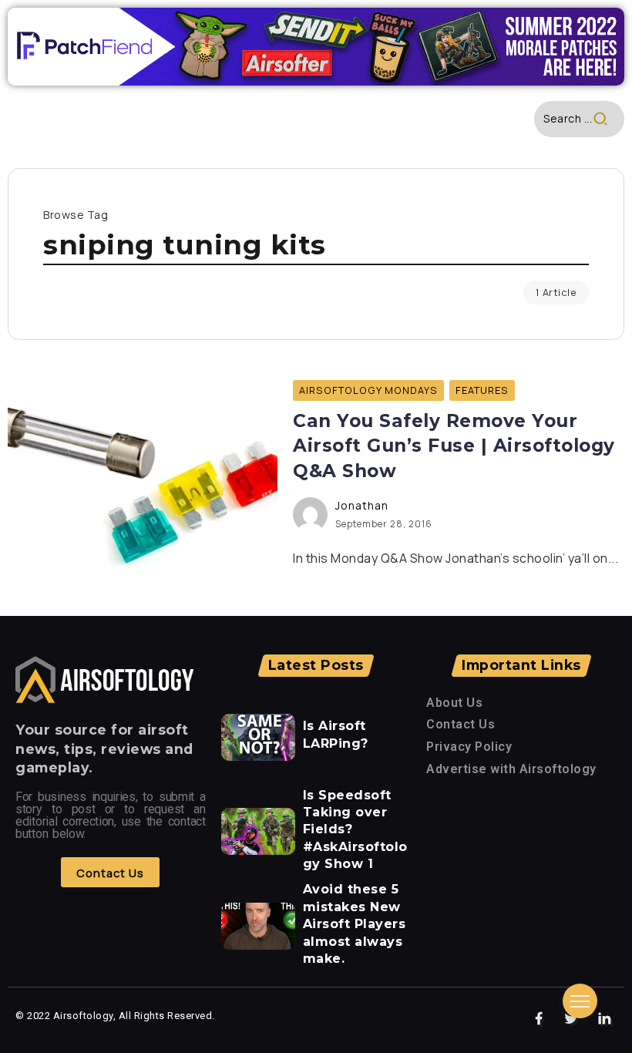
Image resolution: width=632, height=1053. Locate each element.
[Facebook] (539, 1019)
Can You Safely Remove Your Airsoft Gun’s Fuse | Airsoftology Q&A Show (454, 446)
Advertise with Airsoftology (511, 769)
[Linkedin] (604, 1019)
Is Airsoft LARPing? (335, 734)
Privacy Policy (469, 746)
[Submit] (608, 119)
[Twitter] (571, 1019)
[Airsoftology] (104, 678)
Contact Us (460, 724)
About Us (454, 702)
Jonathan (361, 505)
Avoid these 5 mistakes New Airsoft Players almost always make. (354, 924)
